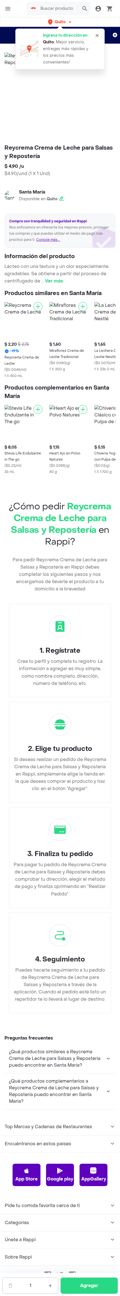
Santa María (32, 192)
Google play (60, 1179)
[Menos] (10, 1285)
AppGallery (93, 1179)
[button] (60, 22)
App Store (26, 1179)
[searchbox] (58, 8)
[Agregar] (37, 306)
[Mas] (50, 1285)
